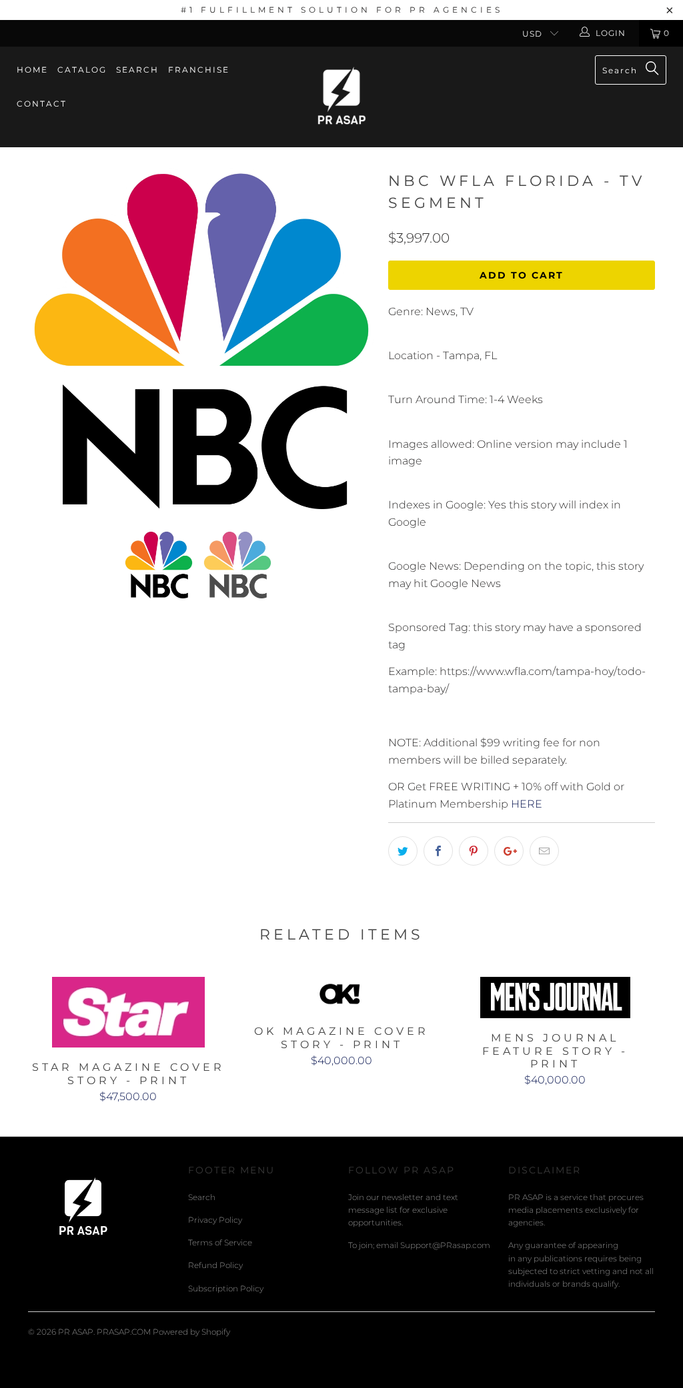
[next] (356, 338)
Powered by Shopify (191, 1332)
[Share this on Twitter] (403, 851)
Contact (42, 104)
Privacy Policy (215, 1220)
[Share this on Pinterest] (473, 851)
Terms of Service (220, 1242)
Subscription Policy (225, 1288)
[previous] (46, 338)
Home (32, 70)
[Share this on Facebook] (438, 851)
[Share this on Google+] (509, 851)
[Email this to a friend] (544, 851)
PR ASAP (75, 1332)
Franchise (198, 70)
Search (137, 70)
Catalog (82, 70)
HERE (526, 804)
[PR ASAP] (341, 97)
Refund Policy (215, 1265)
